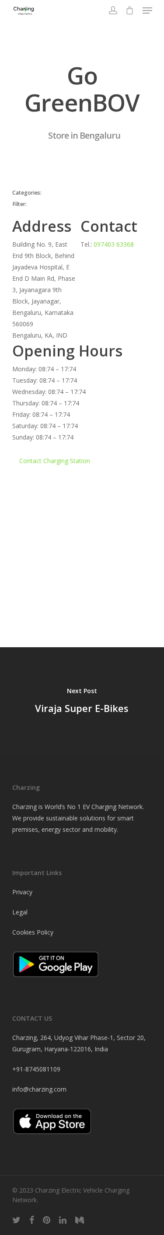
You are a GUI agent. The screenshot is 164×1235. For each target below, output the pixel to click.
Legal (20, 912)
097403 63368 (114, 244)
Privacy (22, 892)
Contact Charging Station (54, 461)
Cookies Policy (32, 932)
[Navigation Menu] (147, 10)
